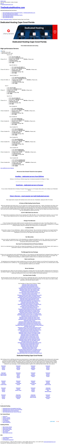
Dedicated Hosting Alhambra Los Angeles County (29, 288)
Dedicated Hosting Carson (29, 320)
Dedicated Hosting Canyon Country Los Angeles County (29, 314)
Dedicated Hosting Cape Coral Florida (29, 315)
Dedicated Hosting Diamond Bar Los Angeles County (29, 349)
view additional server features (7, 168)
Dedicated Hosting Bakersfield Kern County (29, 299)
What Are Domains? (7, 428)
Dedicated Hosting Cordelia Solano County (29, 336)
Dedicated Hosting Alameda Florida (29, 285)
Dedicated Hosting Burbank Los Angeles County (29, 311)
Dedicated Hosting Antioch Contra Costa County (29, 292)
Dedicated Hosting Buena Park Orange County (29, 310)
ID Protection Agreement (8, 439)
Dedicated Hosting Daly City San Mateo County (29, 340)
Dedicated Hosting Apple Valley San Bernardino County (29, 295)
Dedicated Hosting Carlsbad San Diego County (29, 317)
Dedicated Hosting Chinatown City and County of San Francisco (29, 325)
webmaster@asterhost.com (50, 441)
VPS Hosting (5, 431)
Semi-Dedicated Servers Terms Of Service (12, 411)
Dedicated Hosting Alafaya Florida (29, 284)
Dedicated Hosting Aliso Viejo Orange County (29, 289)
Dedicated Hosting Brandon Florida (29, 307)
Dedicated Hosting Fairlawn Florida (33, 389)
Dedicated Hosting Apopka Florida (29, 293)
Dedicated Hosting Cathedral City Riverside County (29, 322)
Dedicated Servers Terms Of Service (11, 410)
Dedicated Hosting (8, 19)
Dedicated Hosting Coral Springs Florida (29, 335)
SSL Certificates (6, 430)
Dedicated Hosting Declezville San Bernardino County (29, 342)
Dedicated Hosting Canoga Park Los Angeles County (29, 313)
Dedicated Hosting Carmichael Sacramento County (29, 319)
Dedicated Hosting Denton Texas (29, 348)
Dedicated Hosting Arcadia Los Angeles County (29, 296)
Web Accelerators (6, 422)
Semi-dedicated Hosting (8, 16)
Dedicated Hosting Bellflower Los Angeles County (29, 300)
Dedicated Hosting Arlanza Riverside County (29, 298)
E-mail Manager (6, 421)
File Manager (5, 420)
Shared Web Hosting (7, 429)
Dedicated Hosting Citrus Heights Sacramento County (29, 329)
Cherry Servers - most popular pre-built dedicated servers (29, 196)
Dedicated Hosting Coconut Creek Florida (29, 331)
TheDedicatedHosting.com (12, 7)
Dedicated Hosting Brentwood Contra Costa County (29, 309)
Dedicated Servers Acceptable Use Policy (12, 408)
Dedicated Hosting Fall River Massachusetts (48, 389)
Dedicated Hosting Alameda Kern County (29, 287)
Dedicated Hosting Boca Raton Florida (29, 302)
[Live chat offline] (54, 421)
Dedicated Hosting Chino (29, 326)
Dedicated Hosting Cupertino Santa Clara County (29, 339)
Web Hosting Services (7, 432)
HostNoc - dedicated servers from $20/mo (29, 176)
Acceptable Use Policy (8, 437)
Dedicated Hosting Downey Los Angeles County (29, 350)
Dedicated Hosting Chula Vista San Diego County (29, 328)
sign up (2, 3)
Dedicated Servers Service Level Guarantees (12, 409)
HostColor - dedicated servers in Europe (29, 185)
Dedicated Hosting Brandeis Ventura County (29, 306)
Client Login (3, 1)
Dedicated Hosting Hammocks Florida (47, 396)
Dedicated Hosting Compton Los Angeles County (29, 333)
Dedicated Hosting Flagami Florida (3, 396)
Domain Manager (6, 418)
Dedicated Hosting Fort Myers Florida (33, 396)
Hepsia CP (5, 416)
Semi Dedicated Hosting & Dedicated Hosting (12, 15)
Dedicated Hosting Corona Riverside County (29, 338)
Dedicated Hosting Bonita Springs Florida (29, 303)
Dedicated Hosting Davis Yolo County (29, 341)
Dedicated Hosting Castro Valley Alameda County (29, 321)
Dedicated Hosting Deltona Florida (29, 347)
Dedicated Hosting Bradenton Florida (29, 305)
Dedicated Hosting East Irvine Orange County (29, 351)
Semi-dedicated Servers (8, 17)
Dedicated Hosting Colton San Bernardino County (29, 332)
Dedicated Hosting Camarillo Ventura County (29, 312)
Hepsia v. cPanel (6, 417)
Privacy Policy (6, 438)
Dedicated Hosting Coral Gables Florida (29, 334)
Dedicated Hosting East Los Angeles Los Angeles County (29, 353)
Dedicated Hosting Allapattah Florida (30, 291)
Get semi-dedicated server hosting (10, 13)
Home (1, 19)
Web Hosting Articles (7, 427)
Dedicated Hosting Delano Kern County (29, 344)
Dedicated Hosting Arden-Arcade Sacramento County (29, 297)
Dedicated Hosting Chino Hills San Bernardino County (29, 327)
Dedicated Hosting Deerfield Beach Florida (29, 343)
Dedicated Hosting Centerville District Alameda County (29, 324)
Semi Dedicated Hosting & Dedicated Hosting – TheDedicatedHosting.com (19, 12)
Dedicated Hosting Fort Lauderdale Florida (18, 396)
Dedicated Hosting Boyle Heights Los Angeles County (29, 304)
